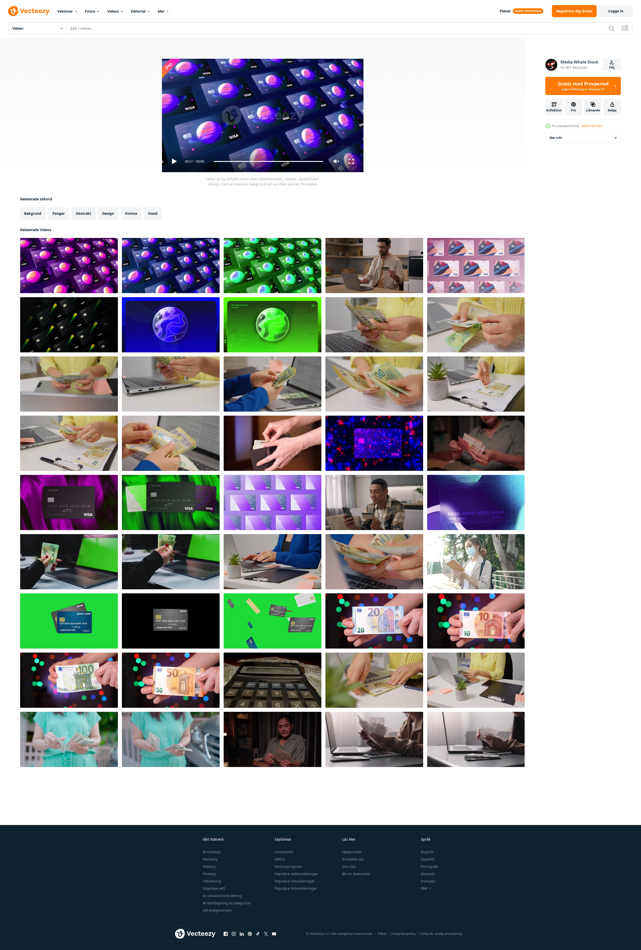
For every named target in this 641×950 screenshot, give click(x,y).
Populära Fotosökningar (295, 881)
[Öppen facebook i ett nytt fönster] (226, 934)
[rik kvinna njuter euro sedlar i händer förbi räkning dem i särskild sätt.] (171, 443)
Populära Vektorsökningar (296, 873)
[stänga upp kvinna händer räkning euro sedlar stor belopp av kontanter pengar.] (476, 324)
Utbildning (212, 881)
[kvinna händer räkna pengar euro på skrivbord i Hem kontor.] (374, 384)
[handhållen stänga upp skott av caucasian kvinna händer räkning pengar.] (374, 561)
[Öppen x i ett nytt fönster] (266, 934)
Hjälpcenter (352, 851)
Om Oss (349, 866)
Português (429, 866)
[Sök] (612, 28)
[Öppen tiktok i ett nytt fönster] (258, 934)
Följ (612, 67)
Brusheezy (211, 851)
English (427, 851)
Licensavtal (284, 851)
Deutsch (428, 873)
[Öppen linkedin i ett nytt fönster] (242, 934)
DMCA (280, 859)
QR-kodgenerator (217, 910)
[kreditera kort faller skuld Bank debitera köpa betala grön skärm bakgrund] (171, 621)
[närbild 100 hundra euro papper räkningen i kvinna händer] (69, 680)
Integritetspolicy (403, 933)
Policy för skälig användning (441, 933)
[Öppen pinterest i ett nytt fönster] (250, 934)
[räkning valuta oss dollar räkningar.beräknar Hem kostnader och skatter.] (272, 443)
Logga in (615, 11)
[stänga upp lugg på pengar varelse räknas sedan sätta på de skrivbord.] (171, 384)
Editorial (138, 11)
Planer (505, 11)
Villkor (382, 933)
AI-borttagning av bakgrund (226, 903)
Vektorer (65, 11)
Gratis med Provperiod (583, 86)
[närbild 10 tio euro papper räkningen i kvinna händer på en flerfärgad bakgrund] (476, 621)
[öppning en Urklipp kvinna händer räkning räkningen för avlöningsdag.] (476, 384)
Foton (90, 11)
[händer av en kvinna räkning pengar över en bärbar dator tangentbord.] (69, 384)
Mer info (556, 138)
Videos (113, 11)
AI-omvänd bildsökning (222, 895)
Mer (161, 11)
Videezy (209, 866)
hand (152, 213)
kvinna (131, 213)
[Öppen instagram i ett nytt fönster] (234, 934)
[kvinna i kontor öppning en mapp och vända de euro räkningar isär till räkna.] (272, 561)
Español (427, 859)
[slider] (268, 161)
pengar (58, 213)
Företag (209, 873)
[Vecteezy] (28, 11)
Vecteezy (210, 859)
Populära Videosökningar (296, 888)
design (108, 213)
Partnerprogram (288, 866)
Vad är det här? (591, 126)
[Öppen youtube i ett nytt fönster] (274, 934)
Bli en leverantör (356, 873)
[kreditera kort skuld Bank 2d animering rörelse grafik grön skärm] (69, 621)
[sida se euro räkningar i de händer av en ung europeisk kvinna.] (476, 680)
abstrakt (83, 213)
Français (428, 881)
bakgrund (32, 213)
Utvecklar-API (214, 888)
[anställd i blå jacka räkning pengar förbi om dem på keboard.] (272, 384)
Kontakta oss (353, 859)
